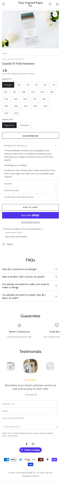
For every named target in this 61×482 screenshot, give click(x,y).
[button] (50, 4)
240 (6, 113)
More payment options (30, 222)
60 (45, 85)
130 (51, 92)
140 (6, 99)
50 (36, 85)
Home (4, 53)
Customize (30, 136)
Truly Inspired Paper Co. (13, 59)
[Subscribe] (57, 427)
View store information (16, 236)
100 (23, 92)
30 (19, 85)
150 (15, 99)
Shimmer (24, 125)
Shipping (15, 74)
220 (35, 106)
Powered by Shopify (30, 476)
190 (6, 106)
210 (26, 106)
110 (32, 92)
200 (16, 106)
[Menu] (3, 4)
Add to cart (30, 207)
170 (34, 99)
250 (16, 113)
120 (42, 92)
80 (5, 92)
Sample (8, 85)
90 (14, 92)
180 (44, 99)
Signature (9, 125)
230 (45, 106)
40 (27, 85)
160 (25, 99)
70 (53, 85)
